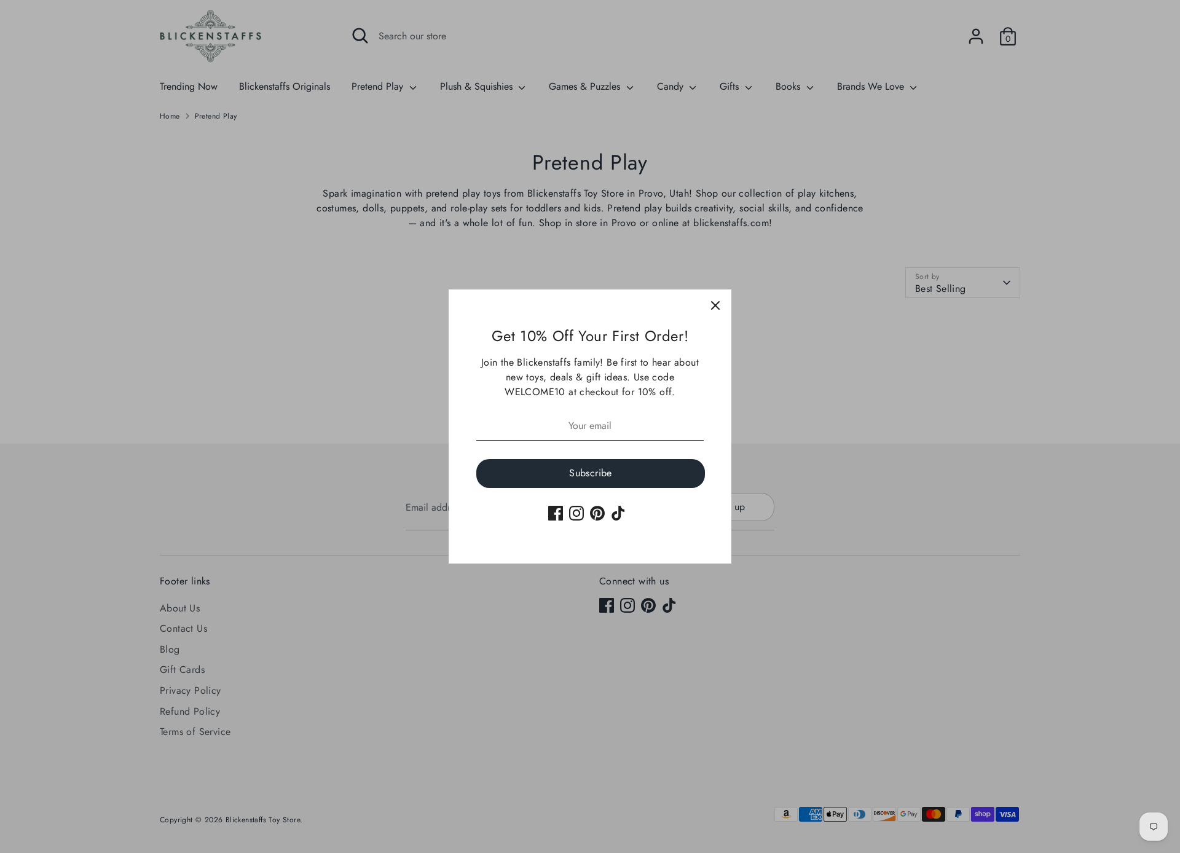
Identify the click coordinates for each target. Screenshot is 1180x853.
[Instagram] (576, 513)
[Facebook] (555, 513)
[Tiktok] (618, 513)
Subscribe (590, 473)
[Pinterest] (597, 513)
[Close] (715, 305)
